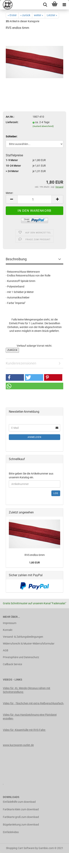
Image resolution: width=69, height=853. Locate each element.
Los (55, 493)
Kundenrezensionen (21, 363)
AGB (5, 650)
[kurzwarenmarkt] (6, 4)
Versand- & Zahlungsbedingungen (23, 636)
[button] (15, 377)
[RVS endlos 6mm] (34, 61)
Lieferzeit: (12, 122)
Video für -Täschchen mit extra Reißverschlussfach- (33, 703)
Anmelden (34, 437)
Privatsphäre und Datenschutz (21, 657)
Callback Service (12, 664)
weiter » (38, 15)
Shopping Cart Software (20, 848)
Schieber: (11, 136)
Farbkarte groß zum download (21, 816)
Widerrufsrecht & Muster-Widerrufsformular (28, 643)
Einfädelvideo (11, 832)
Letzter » (52, 15)
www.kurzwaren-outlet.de (18, 745)
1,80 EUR (34, 562)
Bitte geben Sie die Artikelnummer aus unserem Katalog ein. (31, 475)
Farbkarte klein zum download (21, 809)
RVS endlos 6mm (35, 554)
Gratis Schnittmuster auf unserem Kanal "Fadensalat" (34, 603)
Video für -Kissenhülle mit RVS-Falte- (24, 729)
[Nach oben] (58, 847)
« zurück (25, 15)
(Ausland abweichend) (43, 126)
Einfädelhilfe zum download (19, 801)
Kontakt (7, 629)
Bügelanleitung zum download (21, 824)
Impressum (9, 623)
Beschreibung (16, 259)
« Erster (12, 15)
